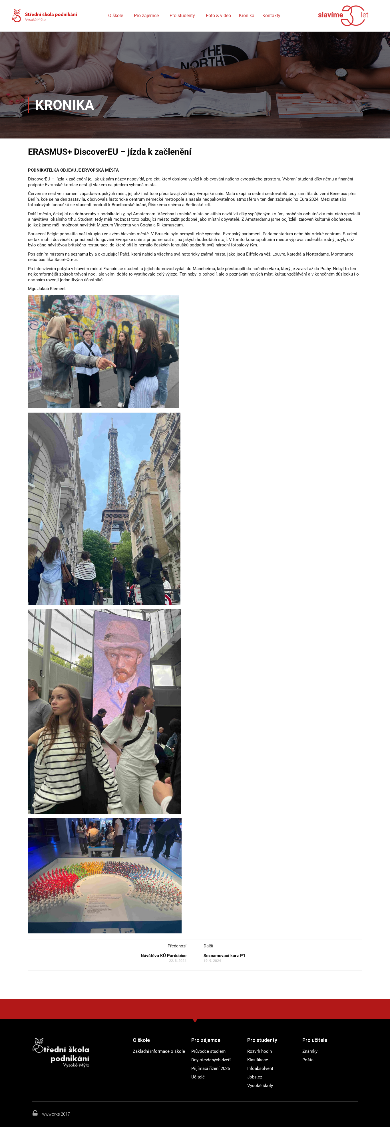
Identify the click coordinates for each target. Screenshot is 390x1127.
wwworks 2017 (56, 1114)
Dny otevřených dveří (211, 1059)
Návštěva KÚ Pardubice (163, 955)
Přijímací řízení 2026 (210, 1068)
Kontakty (271, 15)
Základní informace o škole (159, 1051)
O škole (115, 15)
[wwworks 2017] (35, 1113)
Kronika (246, 15)
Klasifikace (257, 1059)
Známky (309, 1051)
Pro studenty (182, 15)
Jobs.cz (254, 1077)
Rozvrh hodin (259, 1051)
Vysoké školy (260, 1085)
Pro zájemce (146, 15)
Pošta (307, 1059)
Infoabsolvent (260, 1068)
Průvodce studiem (208, 1051)
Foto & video (218, 15)
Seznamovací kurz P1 (225, 955)
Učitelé (198, 1077)
